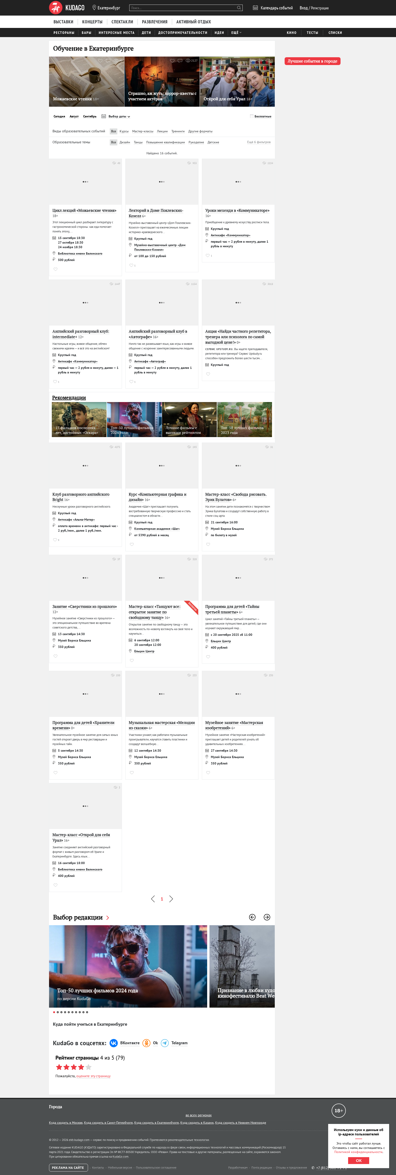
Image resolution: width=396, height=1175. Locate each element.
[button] (252, 917)
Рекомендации (69, 397)
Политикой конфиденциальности (358, 1152)
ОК (359, 1160)
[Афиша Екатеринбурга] (66, 8)
